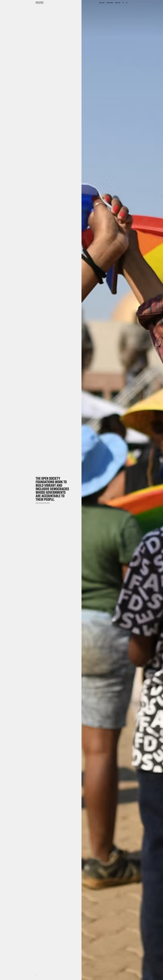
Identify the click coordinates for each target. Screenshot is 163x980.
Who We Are (102, 2)
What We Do (117, 2)
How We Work (110, 2)
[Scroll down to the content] (37, 976)
